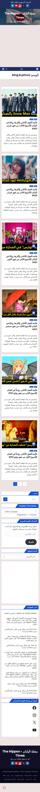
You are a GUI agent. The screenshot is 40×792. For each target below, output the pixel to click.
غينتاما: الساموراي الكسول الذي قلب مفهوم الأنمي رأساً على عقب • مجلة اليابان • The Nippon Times (22, 620)
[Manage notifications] (4, 787)
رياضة (34, 779)
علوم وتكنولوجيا (19, 775)
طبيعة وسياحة (27, 775)
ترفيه (8, 775)
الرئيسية (35, 775)
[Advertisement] (20, 46)
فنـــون (31, 119)
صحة (12, 775)
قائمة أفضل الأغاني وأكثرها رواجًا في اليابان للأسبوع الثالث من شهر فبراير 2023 (21, 125)
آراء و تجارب (28, 779)
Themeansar (34, 771)
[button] (6, 69)
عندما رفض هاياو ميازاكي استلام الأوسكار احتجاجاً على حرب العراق (22, 656)
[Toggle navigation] (22, 69)
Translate (33, 515)
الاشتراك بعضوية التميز (10, 779)
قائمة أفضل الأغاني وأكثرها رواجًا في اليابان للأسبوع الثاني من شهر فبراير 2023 (21, 192)
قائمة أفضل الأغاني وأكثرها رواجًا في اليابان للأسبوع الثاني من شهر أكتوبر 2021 (21, 259)
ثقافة (36, 119)
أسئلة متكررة (20, 779)
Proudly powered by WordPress (11, 771)
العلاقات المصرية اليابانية (12, 613)
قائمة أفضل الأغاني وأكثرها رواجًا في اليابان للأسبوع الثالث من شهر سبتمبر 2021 (21, 326)
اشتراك (31, 542)
